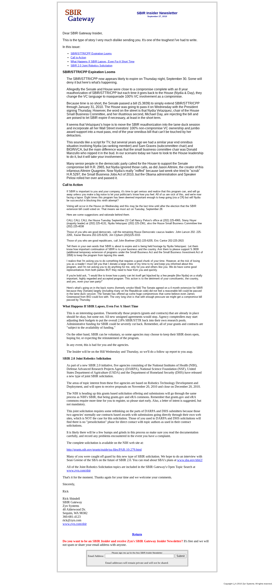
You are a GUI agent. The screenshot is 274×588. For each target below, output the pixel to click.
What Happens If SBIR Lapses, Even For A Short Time (102, 61)
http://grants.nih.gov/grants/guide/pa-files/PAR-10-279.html (104, 449)
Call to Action (78, 57)
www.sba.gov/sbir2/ (190, 460)
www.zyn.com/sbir (79, 470)
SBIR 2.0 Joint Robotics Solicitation (91, 65)
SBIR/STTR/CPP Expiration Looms (91, 53)
